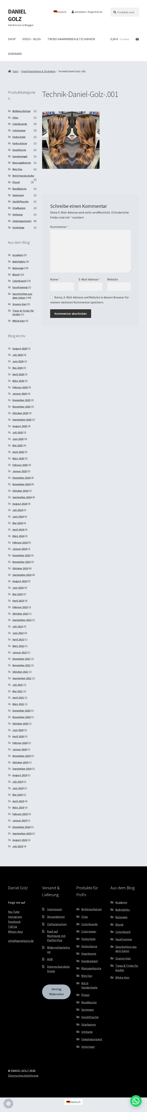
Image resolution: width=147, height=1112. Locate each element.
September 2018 (21, 833)
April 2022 (18, 639)
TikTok (12, 926)
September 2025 (21, 419)
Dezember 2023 (21, 555)
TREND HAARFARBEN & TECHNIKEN (71, 39)
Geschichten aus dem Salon (22, 295)
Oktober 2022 (20, 613)
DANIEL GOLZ (17, 15)
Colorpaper (19, 130)
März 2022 (18, 646)
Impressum (54, 909)
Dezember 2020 (21, 710)
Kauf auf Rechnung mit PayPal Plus (56, 935)
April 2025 (18, 452)
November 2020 (21, 717)
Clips (15, 117)
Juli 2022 (17, 626)
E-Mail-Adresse (89, 279)
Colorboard (19, 281)
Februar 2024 (20, 542)
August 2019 (19, 775)
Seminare (18, 195)
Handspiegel (19, 156)
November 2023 (21, 562)
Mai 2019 (17, 794)
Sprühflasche (20, 201)
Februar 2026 (20, 387)
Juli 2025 (17, 432)
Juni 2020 (18, 730)
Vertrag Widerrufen (56, 991)
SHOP (12, 39)
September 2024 (21, 497)
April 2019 (18, 801)
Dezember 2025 (21, 400)
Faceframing (20, 287)
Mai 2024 (17, 523)
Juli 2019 (17, 781)
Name (55, 279)
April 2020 (18, 736)
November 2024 (21, 484)
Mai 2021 (17, 691)
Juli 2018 (17, 846)
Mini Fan (17, 169)
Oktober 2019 (20, 762)
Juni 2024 (18, 516)
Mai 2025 (17, 445)
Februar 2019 (20, 814)
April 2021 (18, 697)
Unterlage (18, 227)
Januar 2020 (19, 749)
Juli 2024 (17, 510)
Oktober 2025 (20, 413)
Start (15, 71)
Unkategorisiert (21, 221)
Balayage (18, 268)
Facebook (14, 922)
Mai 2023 (17, 594)
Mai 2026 (17, 368)
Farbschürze (19, 143)
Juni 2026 (18, 361)
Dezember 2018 (21, 827)
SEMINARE (15, 54)
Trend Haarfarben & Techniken (38, 71)
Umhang (17, 214)
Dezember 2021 (21, 658)
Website (112, 279)
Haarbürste (19, 150)
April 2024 (18, 529)
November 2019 (21, 756)
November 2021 (21, 665)
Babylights (18, 261)
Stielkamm (18, 208)
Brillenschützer (21, 111)
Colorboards (19, 124)
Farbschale (18, 137)
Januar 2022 (19, 652)
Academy (17, 255)
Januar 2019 (19, 820)
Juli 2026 (17, 355)
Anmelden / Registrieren (88, 12)
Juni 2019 (18, 788)
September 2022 (21, 620)
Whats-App (15, 931)
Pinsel (16, 182)
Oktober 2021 (20, 671)
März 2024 (18, 536)
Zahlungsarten (57, 924)
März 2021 (18, 704)
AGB (50, 959)
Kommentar (59, 227)
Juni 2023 (18, 587)
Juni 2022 (18, 633)
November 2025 (21, 406)
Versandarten (56, 917)
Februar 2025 (20, 465)
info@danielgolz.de (21, 941)
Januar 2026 (19, 393)
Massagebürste (21, 162)
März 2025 (18, 458)
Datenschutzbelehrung (23, 1075)
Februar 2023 (20, 607)
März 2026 (18, 381)
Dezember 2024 (21, 477)
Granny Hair (19, 304)
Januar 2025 (19, 471)
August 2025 (19, 426)
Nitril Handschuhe (23, 175)
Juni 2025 (18, 439)
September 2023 (21, 575)
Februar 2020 (20, 743)
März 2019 (18, 807)
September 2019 (21, 768)
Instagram (15, 917)
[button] (8, 1103)
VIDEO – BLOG (31, 39)
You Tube (14, 912)
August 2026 (19, 348)
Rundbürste (19, 188)
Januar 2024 (19, 549)
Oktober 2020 (20, 723)
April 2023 (18, 600)
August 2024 (19, 503)
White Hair (18, 320)
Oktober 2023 (20, 568)
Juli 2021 (17, 684)
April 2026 (18, 374)
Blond (15, 274)
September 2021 (21, 678)
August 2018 (19, 840)
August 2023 (19, 581)
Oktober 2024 (20, 490)
